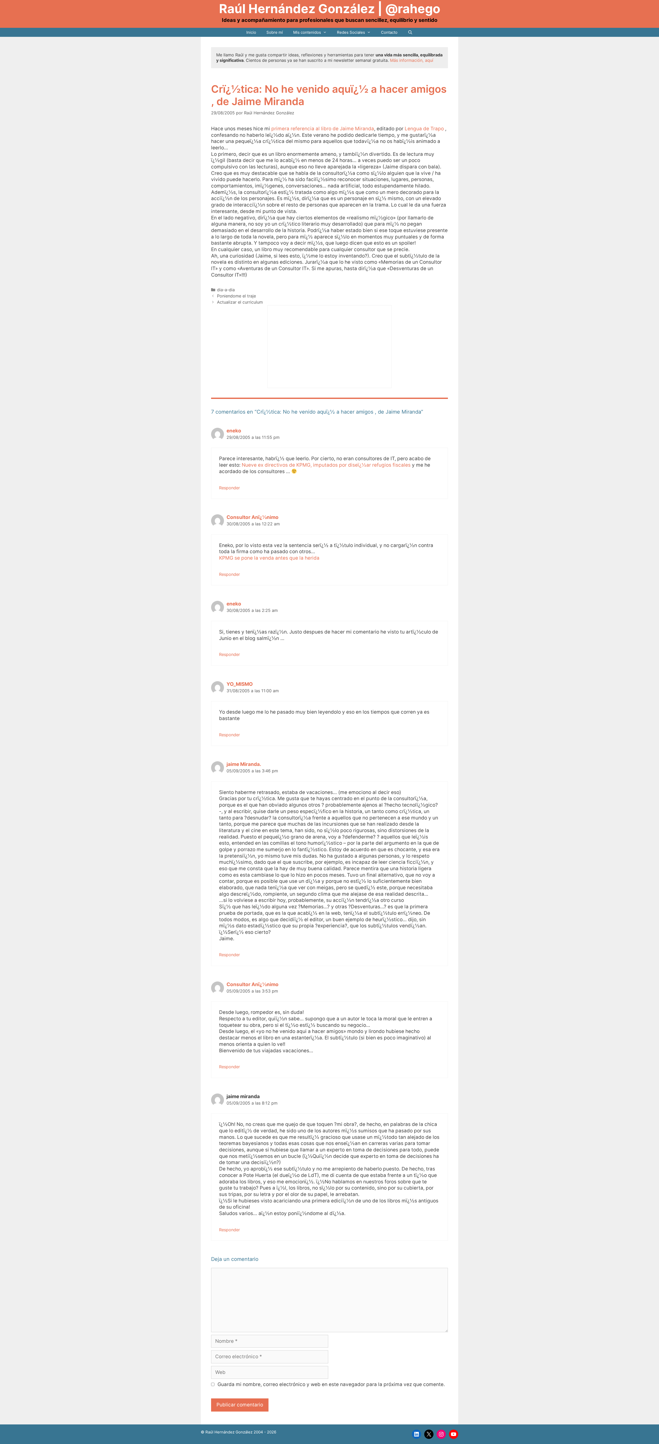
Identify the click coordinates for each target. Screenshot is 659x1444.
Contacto (389, 32)
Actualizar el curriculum (240, 302)
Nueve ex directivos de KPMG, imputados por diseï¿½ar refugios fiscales (326, 465)
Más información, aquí (411, 60)
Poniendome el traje (236, 295)
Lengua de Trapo (425, 129)
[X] (428, 1434)
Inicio (251, 32)
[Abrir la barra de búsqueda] (410, 32)
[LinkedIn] (416, 1434)
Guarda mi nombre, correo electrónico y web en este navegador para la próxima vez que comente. (331, 1384)
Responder (229, 487)
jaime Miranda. (244, 764)
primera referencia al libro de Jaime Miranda (322, 129)
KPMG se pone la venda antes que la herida (269, 558)
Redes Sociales (351, 32)
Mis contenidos (307, 32)
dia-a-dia (226, 289)
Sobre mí (274, 32)
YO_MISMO (240, 684)
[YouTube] (453, 1434)
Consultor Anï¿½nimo (253, 517)
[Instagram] (441, 1434)
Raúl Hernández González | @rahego (329, 8)
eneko (234, 431)
